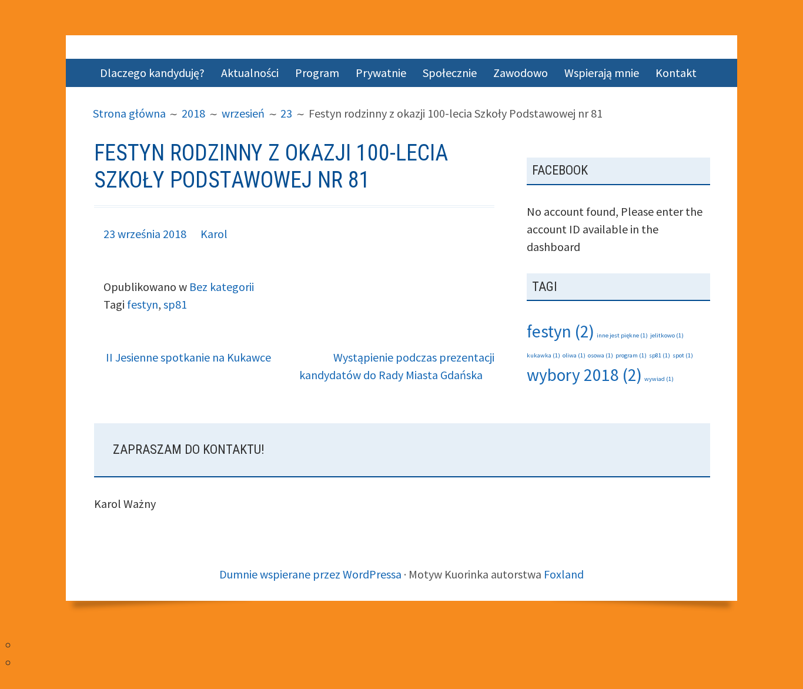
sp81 (175, 304)
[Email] (22, 662)
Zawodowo (520, 72)
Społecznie (450, 72)
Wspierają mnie (601, 72)
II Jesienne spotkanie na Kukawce (188, 357)
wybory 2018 (584, 375)
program (631, 355)
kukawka (543, 355)
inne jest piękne (622, 335)
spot (682, 355)
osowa (600, 355)
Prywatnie (381, 72)
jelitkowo (667, 335)
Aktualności (250, 72)
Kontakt (676, 72)
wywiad (659, 379)
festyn (142, 304)
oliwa (574, 355)
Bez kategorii (221, 286)
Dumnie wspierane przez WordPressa (310, 574)
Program (317, 72)
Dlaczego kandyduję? (152, 72)
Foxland (564, 574)
